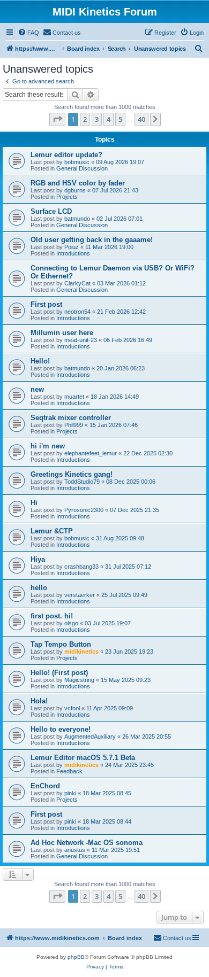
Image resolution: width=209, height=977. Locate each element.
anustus (74, 850)
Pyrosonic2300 (83, 510)
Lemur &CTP (52, 531)
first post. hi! (52, 616)
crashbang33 (81, 566)
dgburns (75, 190)
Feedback (69, 771)
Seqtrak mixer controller (71, 418)
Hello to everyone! (61, 729)
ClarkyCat (77, 283)
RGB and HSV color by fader (78, 183)
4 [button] (108, 119)
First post (46, 304)
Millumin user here (62, 333)
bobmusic (76, 162)
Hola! (39, 701)
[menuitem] (28, 32)
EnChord (45, 786)
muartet (74, 396)
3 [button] (97, 119)
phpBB (76, 957)
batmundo (77, 218)
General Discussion (82, 168)
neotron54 (77, 311)
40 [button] (141, 119)
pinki (70, 793)
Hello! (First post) (59, 673)
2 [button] (85, 119)
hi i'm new (48, 446)
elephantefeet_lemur (90, 453)
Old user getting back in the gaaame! (92, 240)
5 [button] (120, 119)
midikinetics (81, 651)
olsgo (71, 623)
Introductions (73, 253)
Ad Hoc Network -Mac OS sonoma (87, 843)
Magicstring (79, 680)
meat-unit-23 (80, 340)
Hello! (40, 361)
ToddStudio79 (82, 481)
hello (39, 588)
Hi (34, 503)
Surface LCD (51, 211)
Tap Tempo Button (61, 644)
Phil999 (73, 425)
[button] (57, 119)
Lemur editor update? (66, 155)
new (37, 389)
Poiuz (71, 247)
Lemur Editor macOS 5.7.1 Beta (83, 758)
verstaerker (79, 595)
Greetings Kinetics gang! (72, 474)
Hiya (38, 559)
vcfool (72, 708)
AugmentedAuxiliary (90, 736)
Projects (67, 196)
